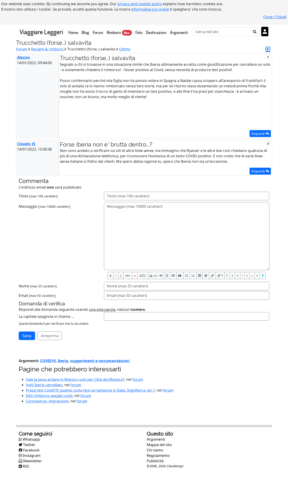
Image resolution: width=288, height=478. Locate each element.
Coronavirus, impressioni (47, 401)
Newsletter (32, 460)
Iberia (63, 360)
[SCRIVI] (268, 49)
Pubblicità (155, 460)
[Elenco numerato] (193, 275)
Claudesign (175, 466)
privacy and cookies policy (139, 3)
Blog (85, 32)
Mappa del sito (159, 444)
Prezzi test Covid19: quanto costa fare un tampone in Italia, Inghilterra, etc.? (90, 390)
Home (74, 32)
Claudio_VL (26, 143)
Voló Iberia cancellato (44, 384)
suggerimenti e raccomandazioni (100, 360)
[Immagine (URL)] (173, 275)
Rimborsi (118, 32)
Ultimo (124, 49)
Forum (98, 32)
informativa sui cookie (150, 9)
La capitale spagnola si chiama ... (46, 316)
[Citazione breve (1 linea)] (167, 275)
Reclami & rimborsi (47, 49)
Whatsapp (31, 439)
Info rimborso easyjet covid (49, 395)
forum (137, 379)
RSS (25, 466)
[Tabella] (199, 275)
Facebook (31, 450)
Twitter (28, 444)
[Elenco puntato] (186, 275)
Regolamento (158, 455)
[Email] (205, 275)
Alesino (23, 57)
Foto (138, 32)
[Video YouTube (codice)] (180, 275)
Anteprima (50, 335)
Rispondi (259, 133)
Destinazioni (156, 32)
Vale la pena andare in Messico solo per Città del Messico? (75, 379)
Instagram (31, 455)
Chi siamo (155, 450)
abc (127, 275)
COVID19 (48, 360)
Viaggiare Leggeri (41, 31)
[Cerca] (254, 31)
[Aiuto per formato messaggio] (263, 275)
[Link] (212, 275)
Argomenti (179, 32)
